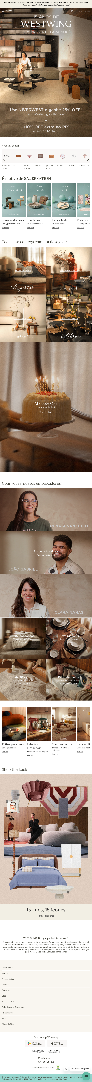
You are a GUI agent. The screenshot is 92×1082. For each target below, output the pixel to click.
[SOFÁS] (18, 156)
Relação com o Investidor (13, 1007)
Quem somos (8, 967)
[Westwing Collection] (38, 1051)
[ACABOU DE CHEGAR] (7, 156)
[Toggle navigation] (88, 11)
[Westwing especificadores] (54, 1051)
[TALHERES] (73, 156)
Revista (5, 984)
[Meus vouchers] (68, 11)
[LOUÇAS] (62, 156)
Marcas (5, 973)
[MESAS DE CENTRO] (29, 156)
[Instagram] (52, 1062)
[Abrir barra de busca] (64, 11)
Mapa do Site (8, 1024)
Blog (4, 996)
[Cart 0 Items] (84, 10)
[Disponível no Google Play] (35, 1043)
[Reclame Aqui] (58, 1067)
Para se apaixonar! (46, 916)
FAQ (4, 1018)
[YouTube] (39, 1062)
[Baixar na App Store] (57, 1043)
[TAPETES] (40, 156)
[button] (76, 11)
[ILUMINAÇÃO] (84, 156)
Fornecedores (8, 1001)
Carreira (5, 990)
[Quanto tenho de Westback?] (72, 11)
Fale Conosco (8, 1012)
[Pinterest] (43, 1062)
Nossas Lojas (8, 979)
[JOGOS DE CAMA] (51, 156)
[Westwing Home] (9, 11)
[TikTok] (48, 1062)
